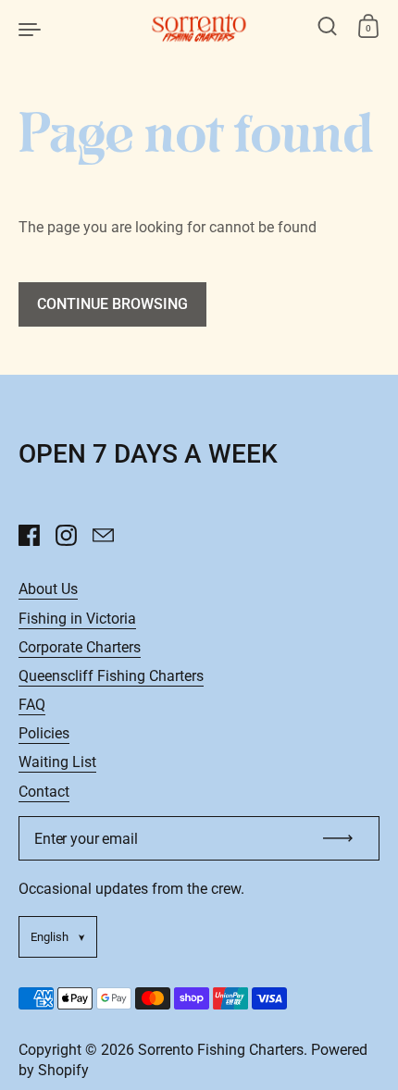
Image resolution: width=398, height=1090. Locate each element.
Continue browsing (112, 304)
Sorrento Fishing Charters (221, 1050)
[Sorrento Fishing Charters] (198, 27)
